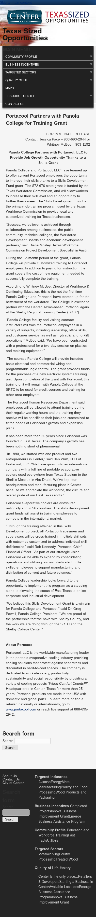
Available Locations (64, 886)
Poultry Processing (54, 856)
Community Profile (21, 56)
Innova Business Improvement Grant (57, 813)
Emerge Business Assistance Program (61, 819)
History (65, 867)
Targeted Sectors (20, 72)
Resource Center (20, 96)
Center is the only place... (58, 876)
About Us (9, 776)
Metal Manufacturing (54, 784)
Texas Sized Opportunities (25, 34)
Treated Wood (67, 859)
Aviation (44, 781)
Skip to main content (16, 2)
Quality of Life (17, 80)
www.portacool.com (21, 709)
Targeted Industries (51, 776)
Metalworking (48, 853)
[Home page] (48, 23)
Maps (9, 88)
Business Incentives (22, 64)
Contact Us (14, 103)
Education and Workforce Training (63, 832)
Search (8, 741)
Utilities (52, 840)
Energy (56, 781)
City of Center (13, 783)
